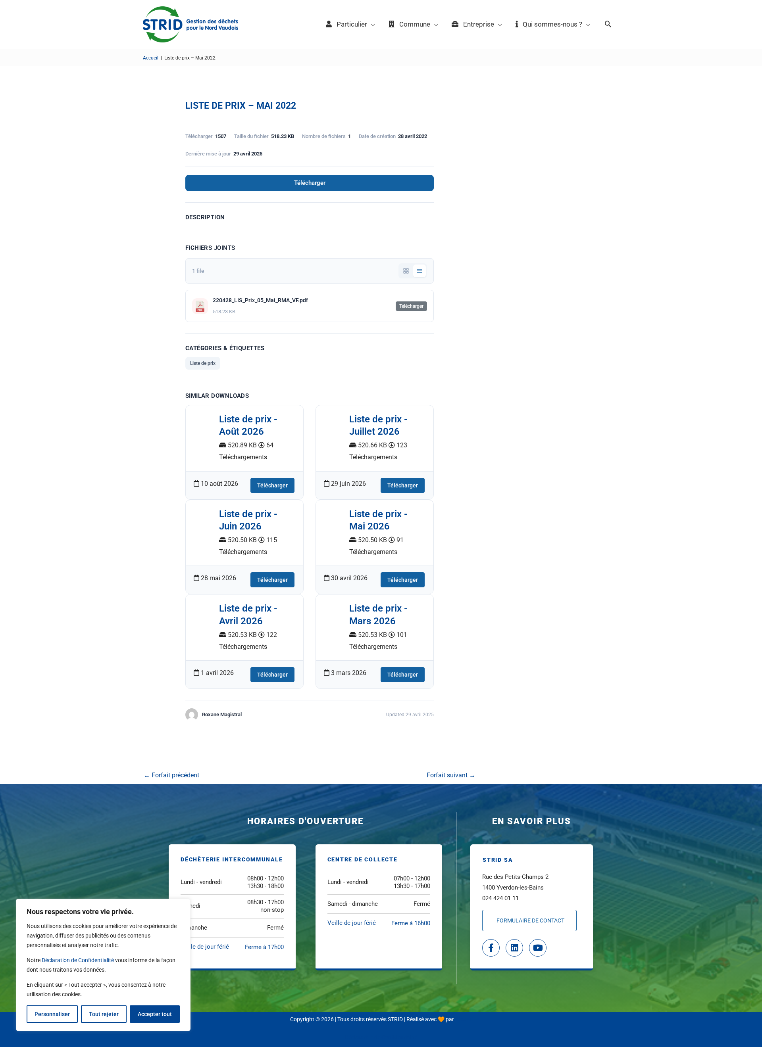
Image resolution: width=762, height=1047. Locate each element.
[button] (608, 24)
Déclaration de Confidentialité (78, 960)
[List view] (419, 271)
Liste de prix (203, 363)
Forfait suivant (451, 775)
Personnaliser (52, 1014)
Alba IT (463, 1019)
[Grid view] (406, 271)
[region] (103, 965)
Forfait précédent (171, 775)
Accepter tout (155, 1014)
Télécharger (309, 182)
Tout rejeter (104, 1014)
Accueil (150, 58)
